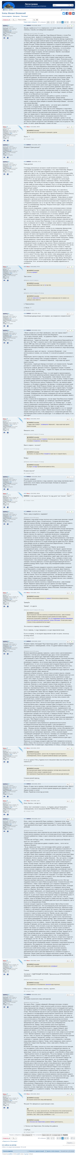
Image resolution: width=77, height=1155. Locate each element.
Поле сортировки (37, 1134)
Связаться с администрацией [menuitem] (36, 1151)
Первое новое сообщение (30, 22)
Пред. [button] (51, 22)
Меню (6, 9)
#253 (25, 641)
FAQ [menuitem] (11, 9)
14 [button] (65, 22)
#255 (25, 783)
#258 (25, 960)
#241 (25, 25)
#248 (25, 418)
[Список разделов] (14, 5)
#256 (25, 800)
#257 (25, 818)
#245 (25, 266)
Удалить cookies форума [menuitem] (53, 1151)
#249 (25, 476)
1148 (10, 30)
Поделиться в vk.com (73, 13)
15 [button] (67, 22)
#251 (25, 511)
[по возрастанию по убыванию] (57, 1134)
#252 (25, 592)
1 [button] (53, 22)
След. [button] (74, 22)
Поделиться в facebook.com (67, 13)
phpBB (18, 1153)
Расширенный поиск (72, 5)
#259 (25, 994)
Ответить (6, 20)
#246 (25, 313)
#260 (25, 1094)
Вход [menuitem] (72, 9)
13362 (10, 133)
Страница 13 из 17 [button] (48, 22)
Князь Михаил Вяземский (14, 13)
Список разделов (8, 1151)
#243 (25, 144)
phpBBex (10, 1153)
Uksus (4, 126)
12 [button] (60, 22)
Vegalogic (26, 1153)
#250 (25, 493)
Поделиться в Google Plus (70, 13)
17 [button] (71, 22)
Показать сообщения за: (15, 1134)
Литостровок (31, 4)
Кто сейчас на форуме (9, 1145)
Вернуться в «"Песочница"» (10, 1141)
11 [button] (57, 22)
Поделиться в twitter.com (63, 13)
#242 (25, 126)
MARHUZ (5, 25)
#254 (25, 748)
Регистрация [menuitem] (65, 9)
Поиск (69, 5)
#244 (25, 161)
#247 (25, 330)
